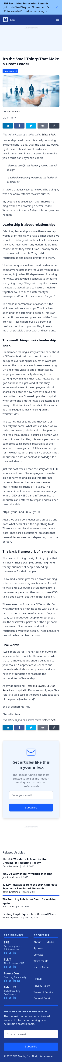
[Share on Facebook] (19, 126)
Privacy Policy (42, 986)
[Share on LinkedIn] (8, 126)
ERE (6, 942)
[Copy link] (54, 126)
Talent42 (10, 987)
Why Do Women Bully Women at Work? (27, 873)
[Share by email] (43, 126)
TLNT (7, 959)
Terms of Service (43, 992)
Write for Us (41, 961)
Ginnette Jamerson (12, 917)
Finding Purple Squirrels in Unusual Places (29, 914)
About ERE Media (44, 942)
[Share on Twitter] (31, 126)
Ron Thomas (13, 111)
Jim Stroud (8, 877)
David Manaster (11, 866)
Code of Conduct (44, 998)
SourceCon (11, 973)
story (41, 469)
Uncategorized (10, 71)
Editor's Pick (48, 134)
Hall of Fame (41, 967)
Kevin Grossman (11, 891)
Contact (38, 954)
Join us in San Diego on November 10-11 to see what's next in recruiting (26, 7)
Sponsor (39, 948)
